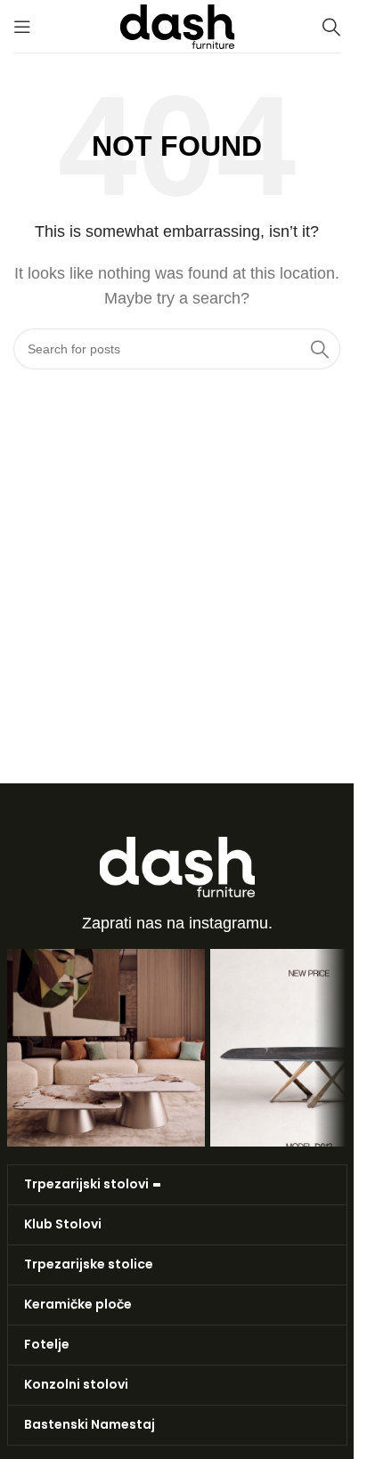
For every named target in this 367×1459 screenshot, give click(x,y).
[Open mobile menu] (22, 27)
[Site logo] (177, 25)
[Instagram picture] (106, 1048)
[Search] (331, 27)
